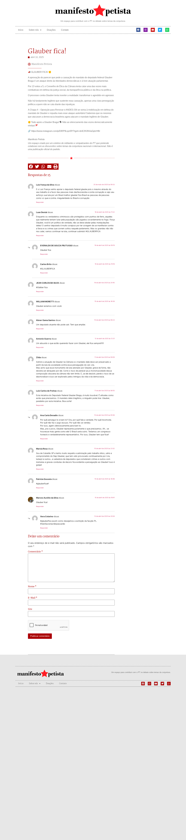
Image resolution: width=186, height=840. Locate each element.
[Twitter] (160, 30)
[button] (31, 167)
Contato (65, 30)
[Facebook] (138, 30)
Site (30, 609)
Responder (40, 202)
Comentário (35, 552)
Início (20, 30)
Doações (51, 30)
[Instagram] (146, 30)
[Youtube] (153, 30)
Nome (32, 586)
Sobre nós (34, 30)
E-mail (32, 598)
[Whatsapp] (167, 30)
